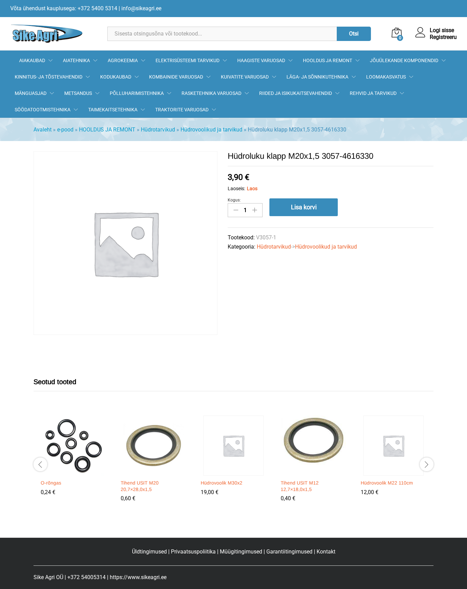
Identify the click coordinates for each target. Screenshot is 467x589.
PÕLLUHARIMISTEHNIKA (137, 93)
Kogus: (234, 200)
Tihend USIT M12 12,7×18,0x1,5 (300, 486)
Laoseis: (236, 188)
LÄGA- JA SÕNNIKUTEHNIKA (317, 76)
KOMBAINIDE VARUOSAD (176, 76)
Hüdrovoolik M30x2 (221, 483)
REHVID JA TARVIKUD (373, 93)
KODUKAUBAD (115, 76)
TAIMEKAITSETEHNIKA (112, 109)
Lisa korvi (304, 207)
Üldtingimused (149, 551)
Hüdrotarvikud (158, 129)
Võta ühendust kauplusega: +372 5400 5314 (63, 8)
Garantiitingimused (289, 551)
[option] (74, 460)
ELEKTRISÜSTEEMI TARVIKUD (187, 60)
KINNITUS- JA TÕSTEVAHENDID (48, 76)
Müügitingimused (241, 551)
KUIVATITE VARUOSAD (245, 76)
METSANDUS (78, 93)
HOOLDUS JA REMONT (327, 60)
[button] (72, 471)
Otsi (354, 33)
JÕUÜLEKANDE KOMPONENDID (404, 60)
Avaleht (43, 129)
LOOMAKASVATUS (386, 76)
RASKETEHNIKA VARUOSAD (211, 93)
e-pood (65, 129)
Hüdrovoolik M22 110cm (387, 483)
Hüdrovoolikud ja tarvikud (211, 129)
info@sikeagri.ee (141, 8)
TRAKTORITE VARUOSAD (182, 109)
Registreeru (443, 37)
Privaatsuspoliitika (193, 551)
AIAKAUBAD (32, 60)
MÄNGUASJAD (30, 93)
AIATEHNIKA (76, 60)
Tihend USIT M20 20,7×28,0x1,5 (140, 486)
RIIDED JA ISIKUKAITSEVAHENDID (295, 93)
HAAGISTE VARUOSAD (261, 60)
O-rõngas (51, 483)
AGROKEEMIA (123, 60)
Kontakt (326, 551)
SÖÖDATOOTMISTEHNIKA (42, 109)
